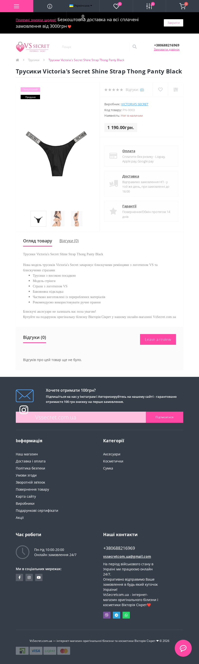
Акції (20, 517)
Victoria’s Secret (134, 104)
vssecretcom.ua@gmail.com (127, 556)
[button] (83, 17)
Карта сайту (26, 496)
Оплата (128, 151)
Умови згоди (26, 475)
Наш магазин (27, 454)
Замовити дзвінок (167, 49)
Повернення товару (32, 489)
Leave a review (158, 339)
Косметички (113, 461)
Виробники (25, 503)
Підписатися (165, 417)
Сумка (108, 468)
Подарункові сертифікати (37, 510)
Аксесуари (111, 454)
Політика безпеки (30, 468)
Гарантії (129, 206)
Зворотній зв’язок (30, 482)
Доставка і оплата (31, 461)
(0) (142, 89)
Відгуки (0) (69, 240)
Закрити (173, 22)
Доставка (130, 176)
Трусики (34, 60)
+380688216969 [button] (119, 548)
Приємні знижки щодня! (36, 20)
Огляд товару (37, 241)
